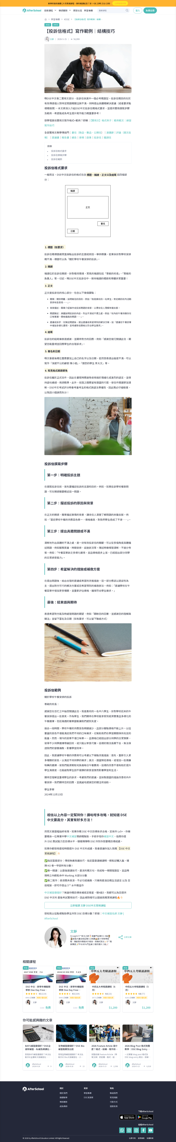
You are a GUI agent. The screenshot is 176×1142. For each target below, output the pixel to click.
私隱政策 (150, 1138)
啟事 (88, 137)
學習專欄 (88, 10)
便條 (81, 137)
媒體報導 (63, 1097)
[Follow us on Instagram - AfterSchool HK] (129, 1130)
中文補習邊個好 (53, 892)
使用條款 (141, 1138)
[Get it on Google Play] (145, 1117)
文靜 (52, 39)
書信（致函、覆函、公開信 (86, 132)
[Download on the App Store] (127, 1117)
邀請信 (107, 137)
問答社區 (77, 10)
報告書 (65, 137)
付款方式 (114, 1101)
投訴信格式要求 (59, 151)
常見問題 (114, 1097)
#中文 (56, 25)
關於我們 (63, 1093)
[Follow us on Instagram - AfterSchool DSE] (136, 1130)
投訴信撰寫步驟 (59, 155)
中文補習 (72, 836)
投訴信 (97, 137)
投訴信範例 (56, 159)
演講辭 (110, 132)
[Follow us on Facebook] (143, 1130)
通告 (74, 137)
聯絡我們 (114, 1093)
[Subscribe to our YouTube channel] (150, 1130)
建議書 (55, 137)
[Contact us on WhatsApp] (122, 1130)
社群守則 (132, 1138)
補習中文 (109, 836)
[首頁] (45, 19)
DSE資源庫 (88, 1097)
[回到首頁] (32, 10)
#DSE (48, 25)
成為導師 (63, 1106)
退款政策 (114, 1106)
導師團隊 (63, 1101)
